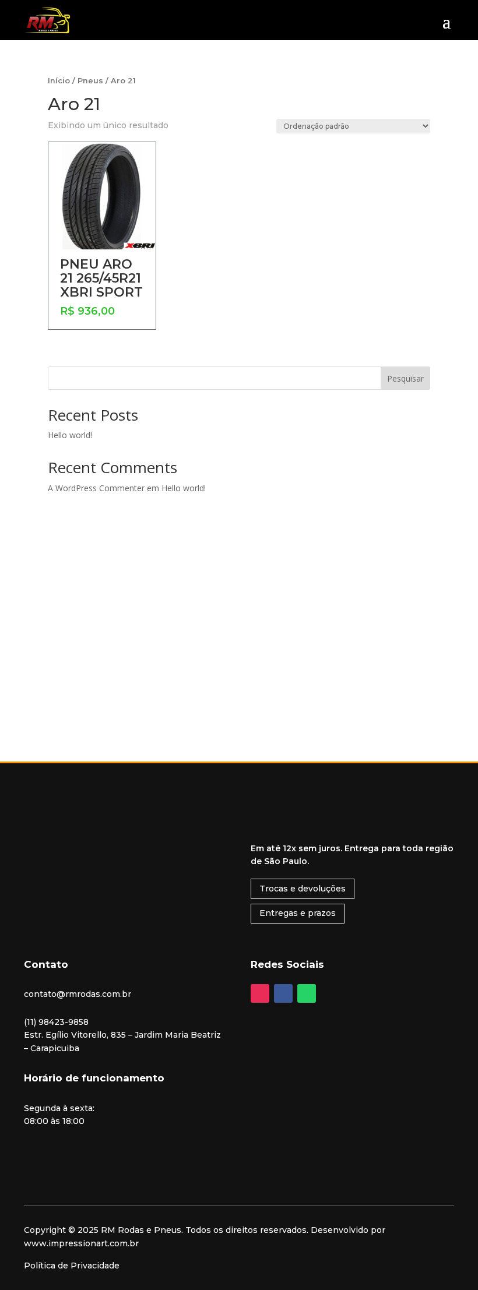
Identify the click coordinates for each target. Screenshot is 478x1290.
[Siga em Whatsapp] (306, 993)
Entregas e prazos (297, 913)
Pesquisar (405, 378)
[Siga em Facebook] (283, 993)
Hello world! (70, 434)
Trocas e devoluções (302, 888)
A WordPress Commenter (96, 488)
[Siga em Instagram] (260, 993)
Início (59, 80)
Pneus (90, 80)
